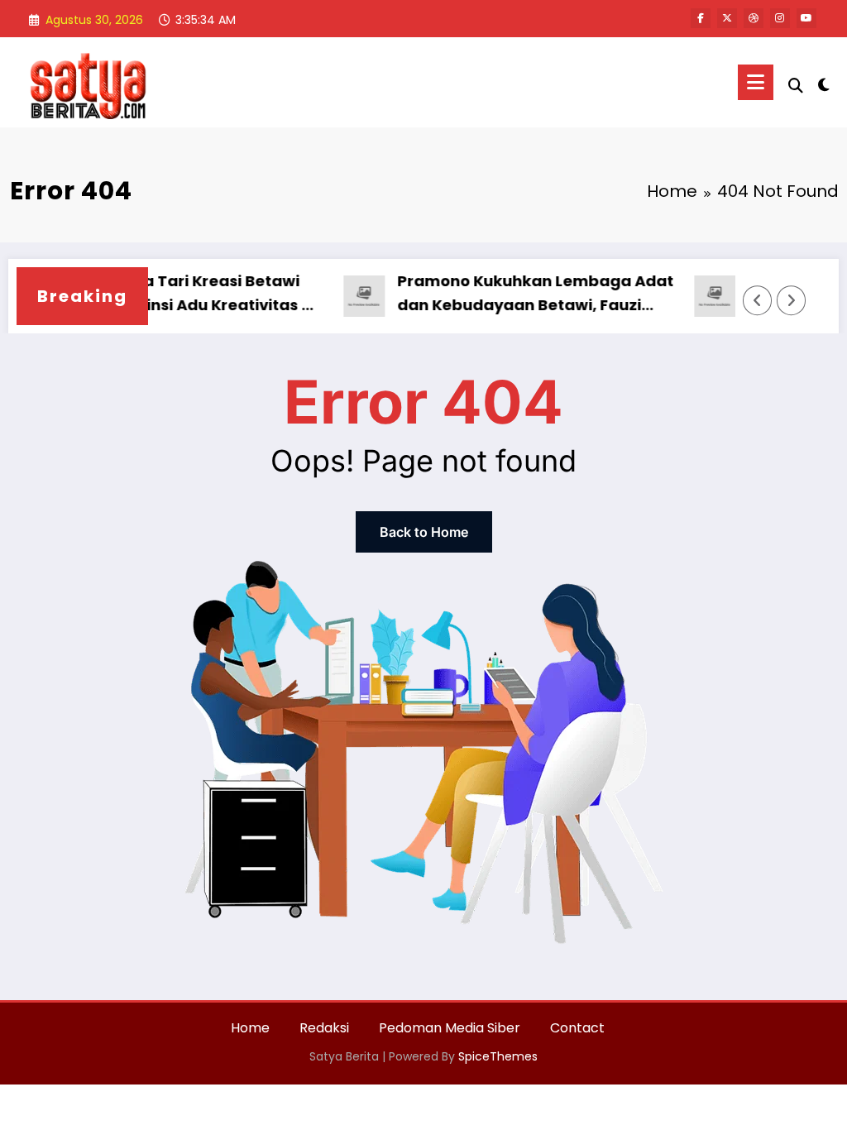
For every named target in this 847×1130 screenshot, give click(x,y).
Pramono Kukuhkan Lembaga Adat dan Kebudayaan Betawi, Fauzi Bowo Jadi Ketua (518, 294)
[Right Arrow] (792, 300)
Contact (577, 1027)
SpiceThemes (498, 1056)
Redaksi (324, 1027)
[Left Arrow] (758, 300)
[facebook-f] (701, 18)
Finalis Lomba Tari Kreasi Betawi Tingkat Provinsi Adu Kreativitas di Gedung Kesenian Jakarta (164, 294)
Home (250, 1027)
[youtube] (806, 18)
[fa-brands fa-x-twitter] (727, 18)
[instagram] (780, 18)
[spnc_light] (824, 83)
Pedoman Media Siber (449, 1027)
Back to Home (424, 532)
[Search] (796, 86)
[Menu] (755, 82)
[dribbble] (753, 18)
